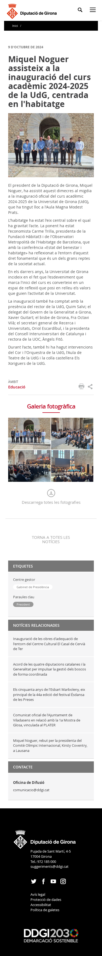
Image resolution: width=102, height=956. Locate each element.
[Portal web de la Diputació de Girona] (45, 837)
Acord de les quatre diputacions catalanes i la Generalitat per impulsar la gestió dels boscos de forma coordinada (49, 669)
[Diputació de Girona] (33, 10)
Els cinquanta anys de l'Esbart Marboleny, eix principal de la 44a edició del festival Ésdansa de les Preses (49, 694)
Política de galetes (44, 909)
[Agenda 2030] (51, 935)
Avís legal (37, 894)
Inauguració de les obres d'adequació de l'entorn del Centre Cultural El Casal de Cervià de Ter (49, 643)
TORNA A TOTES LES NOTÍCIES (51, 539)
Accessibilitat (40, 904)
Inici (15, 26)
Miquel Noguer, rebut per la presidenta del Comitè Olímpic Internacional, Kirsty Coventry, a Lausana (50, 745)
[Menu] (93, 11)
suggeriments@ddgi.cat (49, 866)
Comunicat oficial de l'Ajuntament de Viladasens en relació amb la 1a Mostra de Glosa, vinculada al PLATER (46, 720)
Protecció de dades (45, 899)
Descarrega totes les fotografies (51, 502)
